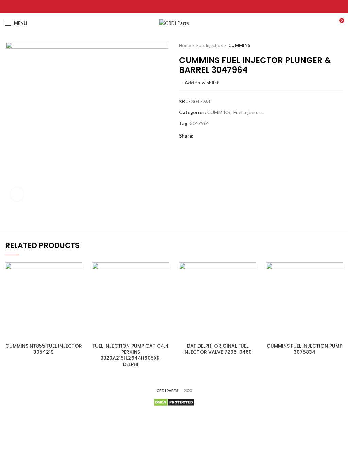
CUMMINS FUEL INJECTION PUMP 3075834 (304, 349)
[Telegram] (191, 6)
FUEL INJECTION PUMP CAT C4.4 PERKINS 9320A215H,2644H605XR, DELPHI (131, 355)
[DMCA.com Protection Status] (174, 402)
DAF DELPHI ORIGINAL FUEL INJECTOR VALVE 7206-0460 (217, 349)
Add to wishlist (202, 82)
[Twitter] (165, 6)
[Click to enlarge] (17, 194)
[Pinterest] (174, 6)
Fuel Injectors (209, 45)
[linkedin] (182, 6)
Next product (339, 45)
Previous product (326, 45)
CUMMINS (239, 45)
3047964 (199, 123)
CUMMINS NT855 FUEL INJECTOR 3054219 (43, 349)
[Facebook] (157, 6)
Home (185, 45)
